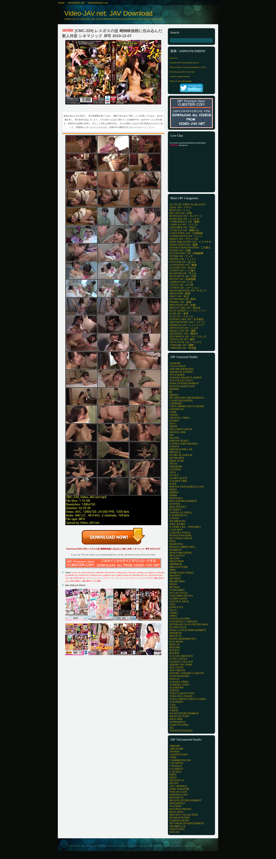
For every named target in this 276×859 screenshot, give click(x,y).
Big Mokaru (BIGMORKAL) (186, 397)
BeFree (174, 389)
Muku (173, 584)
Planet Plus (178, 627)
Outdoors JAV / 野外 (182, 299)
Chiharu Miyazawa (105, 572)
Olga (173, 610)
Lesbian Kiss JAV (124, 575)
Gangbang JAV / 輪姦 (183, 264)
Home (61, 3)
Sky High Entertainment (186, 823)
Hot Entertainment (183, 501)
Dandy (174, 420)
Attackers (176, 374)
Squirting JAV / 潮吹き (183, 333)
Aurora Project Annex (185, 377)
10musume (176, 748)
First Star (176, 460)
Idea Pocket (177, 506)
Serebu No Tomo (180, 664)
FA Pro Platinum (180, 455)
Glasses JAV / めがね (182, 267)
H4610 (172, 777)
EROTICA (175, 452)
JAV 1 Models (178, 786)
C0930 (172, 757)
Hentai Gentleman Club (186, 486)
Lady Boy (176, 529)
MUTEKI (174, 587)
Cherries (175, 403)
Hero (173, 489)
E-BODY (174, 446)
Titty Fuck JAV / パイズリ (185, 342)
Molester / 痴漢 (179, 293)
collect (132, 572)
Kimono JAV (96, 575)
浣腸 (83, 581)
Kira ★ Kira (177, 524)
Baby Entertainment (184, 383)
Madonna (176, 544)
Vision (173, 710)
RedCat (174, 644)
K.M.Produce (178, 515)
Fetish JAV (84, 575)
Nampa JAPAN (178, 598)
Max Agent (177, 555)
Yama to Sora (179, 724)
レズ (142, 578)
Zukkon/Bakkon (181, 730)
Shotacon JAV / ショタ (183, 328)
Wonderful (177, 722)
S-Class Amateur (181, 656)
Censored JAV (76, 3)
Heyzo (173, 783)
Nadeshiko (177, 590)
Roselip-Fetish (179, 817)
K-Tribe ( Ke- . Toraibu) (184, 526)
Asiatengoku (178, 754)
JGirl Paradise (179, 789)
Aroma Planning (181, 372)
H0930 (172, 774)
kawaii (174, 518)
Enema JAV (142, 572)
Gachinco (176, 768)
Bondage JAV (87, 572)
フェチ (126, 578)
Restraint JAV (140, 575)
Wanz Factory (179, 716)
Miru (172, 570)
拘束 (72, 581)
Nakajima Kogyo (181, 595)
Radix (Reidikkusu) (182, 638)
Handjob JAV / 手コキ (182, 273)
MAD (172, 541)
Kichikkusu (177, 521)
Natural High (179, 601)
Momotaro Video (181, 572)
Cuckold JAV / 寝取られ (184, 230)
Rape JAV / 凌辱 (178, 313)
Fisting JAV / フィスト (183, 259)
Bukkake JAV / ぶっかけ (184, 218)
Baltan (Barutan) (182, 386)
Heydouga (176, 780)
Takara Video (179, 681)
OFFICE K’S (176, 607)
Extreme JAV (71, 575)
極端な (78, 581)
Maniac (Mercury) (182, 547)
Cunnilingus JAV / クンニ (185, 236)
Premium (175, 633)
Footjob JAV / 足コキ (182, 262)
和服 (156, 578)
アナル (89, 578)
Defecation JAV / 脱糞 (183, 244)
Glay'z (174, 475)
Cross (173, 415)
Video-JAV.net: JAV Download (108, 13)
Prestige (175, 636)
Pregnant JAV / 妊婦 (182, 305)
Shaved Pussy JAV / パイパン (187, 322)
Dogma (174, 438)
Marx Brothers (180, 552)
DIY (171, 435)
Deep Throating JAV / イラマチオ (190, 241)
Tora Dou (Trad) (180, 696)
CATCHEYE (176, 763)
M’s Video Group (180, 538)
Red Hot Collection (183, 814)
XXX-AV (174, 832)
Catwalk (175, 766)
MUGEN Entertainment (185, 800)
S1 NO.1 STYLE (178, 658)
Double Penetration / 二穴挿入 (190, 247)
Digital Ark (177, 432)
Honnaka (176, 498)
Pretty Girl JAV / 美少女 (184, 307)
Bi (170, 392)
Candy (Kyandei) (181, 400)
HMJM (173, 495)
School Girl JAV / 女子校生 (186, 319)
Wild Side (176, 719)
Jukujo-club (178, 791)
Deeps (173, 426)
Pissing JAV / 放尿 (180, 302)
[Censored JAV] (68, 31)
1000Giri (174, 746)
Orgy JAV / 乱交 (179, 296)
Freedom (175, 466)
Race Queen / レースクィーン (187, 310)
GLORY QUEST (178, 478)
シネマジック (108, 578)
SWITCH (174, 679)
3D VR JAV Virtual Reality (187, 204)
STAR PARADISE (179, 676)
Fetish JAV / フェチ (181, 256)
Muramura (177, 803)
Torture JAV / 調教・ (182, 345)
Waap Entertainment (184, 713)
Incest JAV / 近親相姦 (182, 279)
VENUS (173, 707)
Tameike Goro (179, 684)
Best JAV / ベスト (180, 210)
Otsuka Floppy (179, 618)
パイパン (118, 578)
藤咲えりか (91, 581)
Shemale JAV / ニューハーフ (186, 325)
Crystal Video (179, 417)
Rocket (174, 650)
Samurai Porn (179, 820)
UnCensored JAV (98, 3)
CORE (172, 412)
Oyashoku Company (183, 621)
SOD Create (177, 670)
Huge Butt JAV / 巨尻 (182, 276)
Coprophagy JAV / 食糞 (184, 221)
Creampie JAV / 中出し (183, 227)
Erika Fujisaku (157, 572)
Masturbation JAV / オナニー (188, 290)
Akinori (174, 363)
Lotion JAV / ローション (184, 287)
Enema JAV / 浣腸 (180, 250)
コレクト (97, 578)
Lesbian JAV (109, 575)
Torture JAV (79, 578)
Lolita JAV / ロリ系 (181, 284)
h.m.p (172, 483)
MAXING (174, 558)
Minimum (175, 564)
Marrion (175, 549)
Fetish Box (176, 458)
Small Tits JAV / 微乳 (182, 330)
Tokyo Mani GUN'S (182, 693)
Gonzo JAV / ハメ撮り (182, 270)
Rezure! (174, 647)
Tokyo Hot (177, 829)
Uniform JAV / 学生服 (182, 348)
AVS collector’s (181, 380)
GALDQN (175, 469)
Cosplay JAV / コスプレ (183, 224)
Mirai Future (178, 567)
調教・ (100, 581)
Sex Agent (176, 667)
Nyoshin (175, 806)
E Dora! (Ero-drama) (183, 443)
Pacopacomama (180, 809)
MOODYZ (175, 575)
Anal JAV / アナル (180, 207)
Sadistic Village (181, 661)
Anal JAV (75, 572)
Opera (173, 613)
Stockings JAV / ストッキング (188, 336)
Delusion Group (180, 429)
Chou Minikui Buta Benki (186, 406)
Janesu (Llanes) (180, 512)
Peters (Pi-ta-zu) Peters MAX (189, 624)
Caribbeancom (180, 760)
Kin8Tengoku (178, 794)
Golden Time (178, 481)
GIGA (172, 472)
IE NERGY (175, 509)
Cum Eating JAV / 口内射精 (186, 233)
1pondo (174, 751)
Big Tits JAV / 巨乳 (180, 213)
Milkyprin (176, 561)
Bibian (173, 394)
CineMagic (121, 572)
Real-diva (176, 812)
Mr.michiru (177, 581)
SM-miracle (177, 826)
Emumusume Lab (180, 449)
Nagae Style (178, 592)
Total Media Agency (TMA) (187, 699)
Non (172, 604)
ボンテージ (134, 578)
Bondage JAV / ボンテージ (185, 216)
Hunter (174, 504)
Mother (174, 578)
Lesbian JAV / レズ (181, 282)
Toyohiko (176, 702)
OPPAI (173, 615)
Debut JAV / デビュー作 (183, 239)
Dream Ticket (179, 440)
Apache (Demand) (181, 369)
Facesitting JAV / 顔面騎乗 (186, 253)
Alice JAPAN (177, 366)
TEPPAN (174, 690)
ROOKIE (174, 653)
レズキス (149, 578)
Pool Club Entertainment (187, 630)
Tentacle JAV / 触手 (182, 339)
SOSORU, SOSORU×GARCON (186, 673)
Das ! (172, 423)
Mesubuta (176, 797)
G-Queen (175, 771)
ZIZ (171, 727)
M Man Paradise (180, 535)
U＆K (172, 704)
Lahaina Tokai (179, 532)
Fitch (173, 463)
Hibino (174, 492)
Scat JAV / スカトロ (181, 316)
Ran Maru (176, 641)
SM (70, 578)
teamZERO (176, 687)
